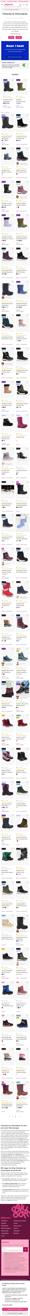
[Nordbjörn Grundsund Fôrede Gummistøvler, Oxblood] (21, 240)
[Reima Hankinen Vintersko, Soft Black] (3, 740)
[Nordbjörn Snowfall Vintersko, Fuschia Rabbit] (2, 574)
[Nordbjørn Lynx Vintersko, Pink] (3, 640)
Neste (20, 1117)
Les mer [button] (16, 31)
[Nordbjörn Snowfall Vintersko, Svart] (18, 207)
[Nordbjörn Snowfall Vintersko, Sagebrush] (3, 574)
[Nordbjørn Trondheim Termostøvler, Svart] (2, 207)
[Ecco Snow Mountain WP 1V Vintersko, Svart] (17, 840)
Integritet (16, 1228)
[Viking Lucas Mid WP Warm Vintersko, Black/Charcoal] (2, 974)
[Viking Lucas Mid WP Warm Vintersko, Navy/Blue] (3, 974)
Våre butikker (17, 1230)
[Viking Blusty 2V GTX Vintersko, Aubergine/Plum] (19, 140)
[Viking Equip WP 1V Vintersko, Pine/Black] (18, 907)
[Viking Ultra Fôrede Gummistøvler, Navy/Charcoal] (5, 140)
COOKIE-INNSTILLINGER (15, 1313)
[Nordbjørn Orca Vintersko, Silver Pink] (16, 340)
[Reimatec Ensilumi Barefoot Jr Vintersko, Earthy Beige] (5, 774)
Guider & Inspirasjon (6, 1228)
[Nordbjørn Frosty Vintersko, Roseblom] (16, 1074)
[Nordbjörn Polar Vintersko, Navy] (3, 474)
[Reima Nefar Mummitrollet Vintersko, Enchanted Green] (2, 874)
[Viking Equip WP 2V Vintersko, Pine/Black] (16, 807)
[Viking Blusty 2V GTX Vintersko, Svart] (16, 140)
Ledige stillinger (5, 1233)
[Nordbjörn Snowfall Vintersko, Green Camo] (5, 574)
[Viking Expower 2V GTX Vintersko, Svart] (17, 407)
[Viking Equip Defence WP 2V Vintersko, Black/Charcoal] (16, 273)
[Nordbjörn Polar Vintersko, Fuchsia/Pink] (5, 474)
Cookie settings (4, 1230)
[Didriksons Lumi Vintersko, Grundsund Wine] (2, 707)
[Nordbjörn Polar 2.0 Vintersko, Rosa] (16, 1007)
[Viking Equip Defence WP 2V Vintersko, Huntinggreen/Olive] (18, 273)
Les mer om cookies (7, 1305)
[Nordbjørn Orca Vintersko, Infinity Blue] (18, 340)
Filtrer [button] (11, 37)
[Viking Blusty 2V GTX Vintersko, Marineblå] (18, 140)
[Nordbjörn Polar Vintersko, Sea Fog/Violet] (2, 474)
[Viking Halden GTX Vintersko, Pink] (2, 607)
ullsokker (21, 1139)
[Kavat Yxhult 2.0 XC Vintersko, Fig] (4, 440)
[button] (2, 5)
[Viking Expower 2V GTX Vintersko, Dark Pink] (18, 407)
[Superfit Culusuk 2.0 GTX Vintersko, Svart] (16, 173)
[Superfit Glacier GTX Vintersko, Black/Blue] (16, 1041)
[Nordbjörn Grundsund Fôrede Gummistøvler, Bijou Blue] (18, 240)
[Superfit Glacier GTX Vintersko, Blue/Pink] (18, 1041)
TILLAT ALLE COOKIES (15, 1309)
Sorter (18, 37)
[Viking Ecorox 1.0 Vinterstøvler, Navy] (2, 840)
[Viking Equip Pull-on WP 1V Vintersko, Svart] (16, 374)
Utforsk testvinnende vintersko (15, 57)
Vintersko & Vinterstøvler (18, 18)
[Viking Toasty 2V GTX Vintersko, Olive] (3, 273)
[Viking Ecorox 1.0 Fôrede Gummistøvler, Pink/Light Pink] (3, 840)
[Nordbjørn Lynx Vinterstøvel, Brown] (2, 640)
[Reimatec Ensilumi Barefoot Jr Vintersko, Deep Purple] (2, 774)
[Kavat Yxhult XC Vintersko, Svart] (2, 440)
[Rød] (7, 103)
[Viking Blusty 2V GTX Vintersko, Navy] (2, 540)
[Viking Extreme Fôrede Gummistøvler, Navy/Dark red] (2, 307)
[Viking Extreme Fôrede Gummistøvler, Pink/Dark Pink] (5, 307)
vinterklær (10, 1154)
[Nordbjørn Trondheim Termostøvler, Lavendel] (3, 207)
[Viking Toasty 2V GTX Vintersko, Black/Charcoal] (5, 273)
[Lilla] (5, 103)
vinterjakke (19, 1154)
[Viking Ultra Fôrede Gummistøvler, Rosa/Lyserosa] (3, 140)
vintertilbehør (20, 1160)
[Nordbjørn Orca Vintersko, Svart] (19, 340)
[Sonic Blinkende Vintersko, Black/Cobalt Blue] (2, 1007)
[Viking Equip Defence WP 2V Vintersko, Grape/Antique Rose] (19, 273)
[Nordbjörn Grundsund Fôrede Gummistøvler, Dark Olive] (16, 240)
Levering (16, 1223)
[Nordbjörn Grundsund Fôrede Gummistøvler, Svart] (19, 240)
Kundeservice (4, 1220)
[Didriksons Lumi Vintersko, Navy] (5, 707)
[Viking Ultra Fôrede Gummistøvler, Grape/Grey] (6, 140)
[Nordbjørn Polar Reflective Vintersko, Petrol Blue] (2, 173)
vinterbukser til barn (6, 1156)
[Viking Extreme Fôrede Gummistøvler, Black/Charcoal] (3, 307)
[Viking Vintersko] (16, 440)
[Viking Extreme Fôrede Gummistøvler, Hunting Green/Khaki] (6, 307)
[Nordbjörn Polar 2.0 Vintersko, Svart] (18, 1007)
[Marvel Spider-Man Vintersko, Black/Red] (2, 1041)
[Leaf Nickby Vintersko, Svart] (16, 474)
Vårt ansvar (16, 1233)
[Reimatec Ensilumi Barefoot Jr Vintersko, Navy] (3, 774)
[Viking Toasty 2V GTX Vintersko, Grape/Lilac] (2, 273)
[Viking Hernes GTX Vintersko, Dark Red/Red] (16, 740)
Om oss (3, 1235)
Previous (3, 93)
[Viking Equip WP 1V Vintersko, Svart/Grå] (16, 907)
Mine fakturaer (4, 1225)
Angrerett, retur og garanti (20, 1220)
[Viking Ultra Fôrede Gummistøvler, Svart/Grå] (2, 140)
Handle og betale (17, 1225)
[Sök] (3, 9)
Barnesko (8, 18)
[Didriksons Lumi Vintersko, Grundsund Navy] (3, 707)
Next (26, 93)
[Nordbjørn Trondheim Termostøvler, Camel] (5, 207)
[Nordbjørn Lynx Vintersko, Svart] (5, 640)
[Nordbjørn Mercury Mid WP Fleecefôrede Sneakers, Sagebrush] (2, 674)
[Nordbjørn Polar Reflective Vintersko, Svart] (16, 774)
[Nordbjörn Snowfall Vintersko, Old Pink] (16, 207)
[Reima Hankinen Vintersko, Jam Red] (2, 740)
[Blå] (8, 103)
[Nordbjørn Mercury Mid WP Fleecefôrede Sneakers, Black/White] (3, 674)
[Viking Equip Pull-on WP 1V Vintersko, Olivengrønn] (18, 374)
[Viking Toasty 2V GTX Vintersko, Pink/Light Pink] (6, 273)
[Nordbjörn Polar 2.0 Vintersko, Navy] (19, 1007)
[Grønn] (16, 103)
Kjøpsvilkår (3, 1223)
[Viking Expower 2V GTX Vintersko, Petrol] (20, 407)
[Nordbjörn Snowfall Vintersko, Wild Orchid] (6, 574)
